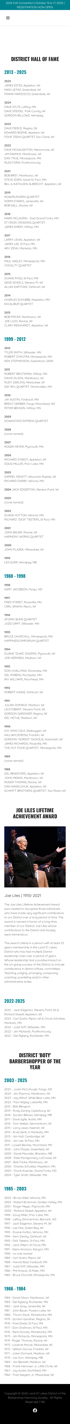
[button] (11, 17)
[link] (35, 1410)
